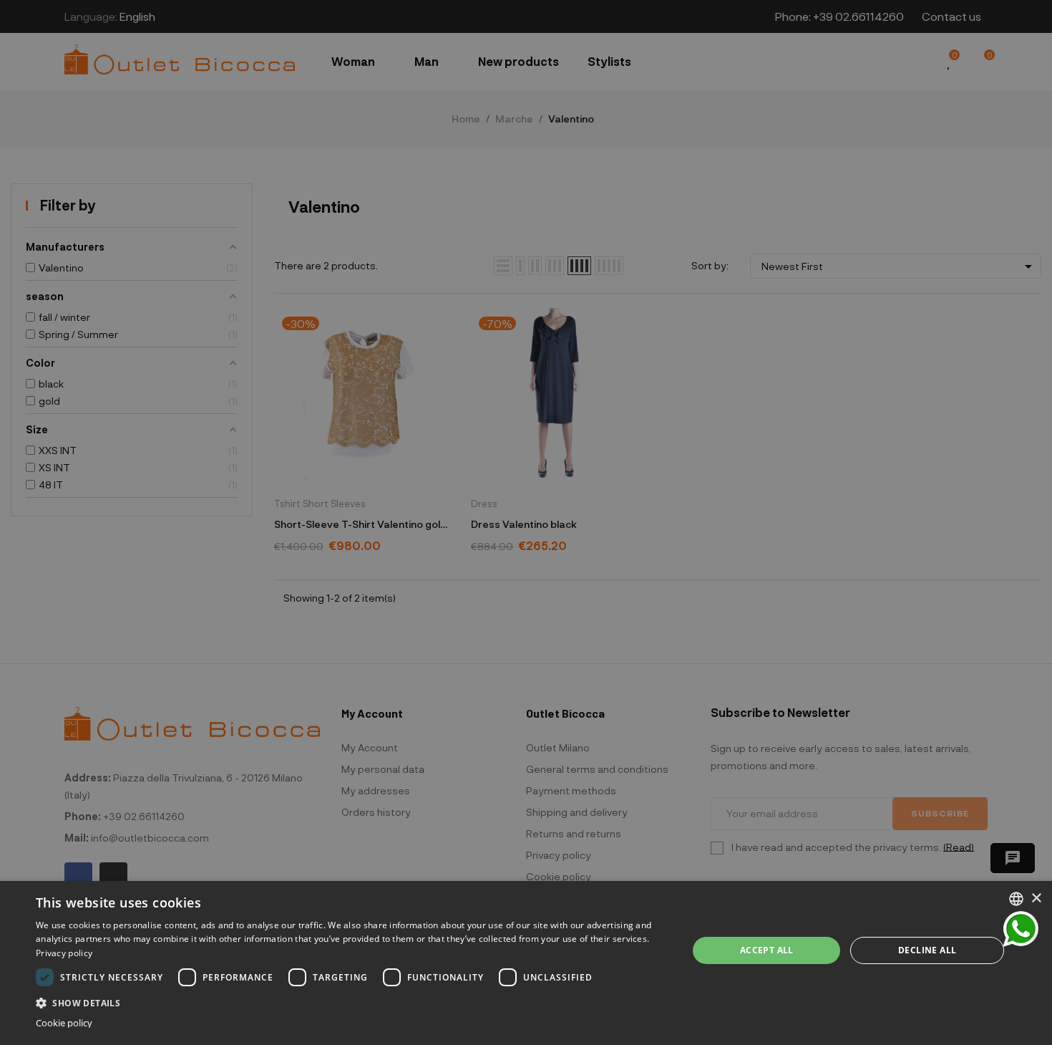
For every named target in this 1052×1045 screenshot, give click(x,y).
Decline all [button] (927, 950)
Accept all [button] (767, 950)
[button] (352, 1001)
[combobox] (1016, 899)
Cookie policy (64, 1023)
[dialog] (526, 963)
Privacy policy (64, 953)
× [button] (1036, 898)
